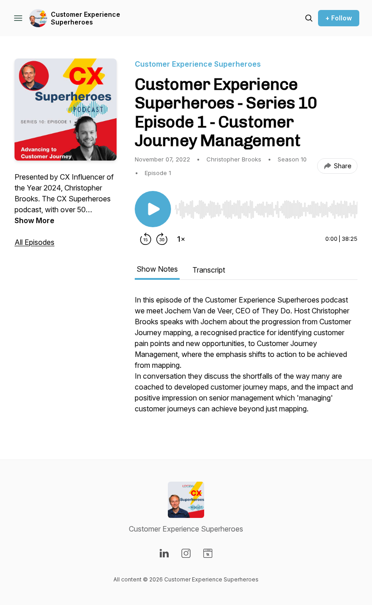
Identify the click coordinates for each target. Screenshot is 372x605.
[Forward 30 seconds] (162, 239)
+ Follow (338, 18)
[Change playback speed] (181, 239)
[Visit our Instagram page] (186, 553)
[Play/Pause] (153, 209)
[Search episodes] (309, 18)
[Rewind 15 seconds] (145, 239)
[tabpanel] (246, 358)
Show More (34, 220)
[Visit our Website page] (207, 553)
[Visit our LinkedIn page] (164, 553)
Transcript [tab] (208, 269)
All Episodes (34, 242)
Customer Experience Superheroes (85, 18)
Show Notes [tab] (157, 268)
